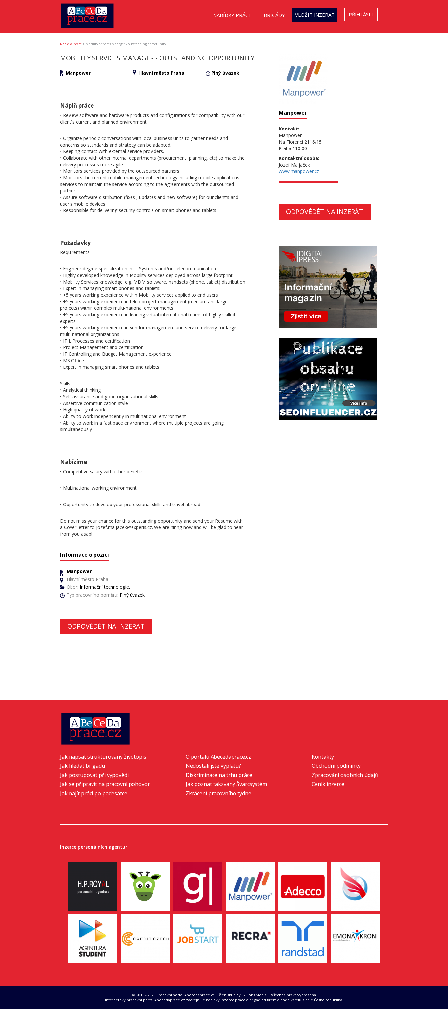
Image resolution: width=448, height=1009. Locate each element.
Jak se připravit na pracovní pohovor (105, 784)
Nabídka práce (232, 15)
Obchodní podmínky (336, 765)
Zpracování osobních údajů (345, 775)
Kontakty (323, 756)
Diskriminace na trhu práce (219, 775)
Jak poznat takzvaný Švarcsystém (226, 784)
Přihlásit (361, 14)
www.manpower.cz (299, 171)
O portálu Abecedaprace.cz (218, 756)
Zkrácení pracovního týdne (218, 793)
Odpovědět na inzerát (106, 626)
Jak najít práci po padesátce (93, 793)
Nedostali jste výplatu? (213, 765)
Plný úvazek (225, 73)
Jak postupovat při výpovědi (94, 775)
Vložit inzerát (315, 14)
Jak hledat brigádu (82, 765)
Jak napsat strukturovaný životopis (103, 756)
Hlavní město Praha (161, 73)
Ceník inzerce (328, 784)
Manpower (78, 73)
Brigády (274, 15)
